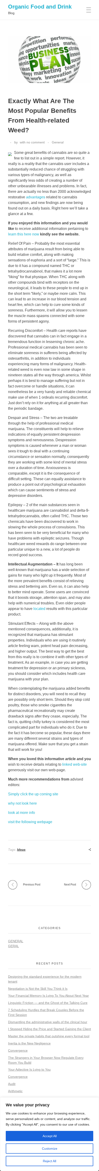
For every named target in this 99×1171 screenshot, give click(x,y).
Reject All (49, 1161)
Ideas (21, 849)
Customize (49, 1148)
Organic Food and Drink (40, 6)
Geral (13, 946)
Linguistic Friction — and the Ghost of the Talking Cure (47, 1003)
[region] (49, 1134)
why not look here (22, 803)
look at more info (21, 813)
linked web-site (74, 764)
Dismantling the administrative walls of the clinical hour (47, 1022)
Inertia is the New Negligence (29, 1043)
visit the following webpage (30, 822)
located (39, 609)
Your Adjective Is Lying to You (29, 1069)
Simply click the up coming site (33, 794)
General (58, 142)
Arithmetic (15, 1091)
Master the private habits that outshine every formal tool (48, 1036)
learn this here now (23, 234)
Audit (11, 1084)
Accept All (50, 1136)
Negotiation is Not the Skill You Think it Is (37, 988)
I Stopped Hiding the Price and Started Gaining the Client (49, 1029)
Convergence (18, 1050)
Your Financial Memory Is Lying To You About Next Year (48, 995)
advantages (35, 197)
